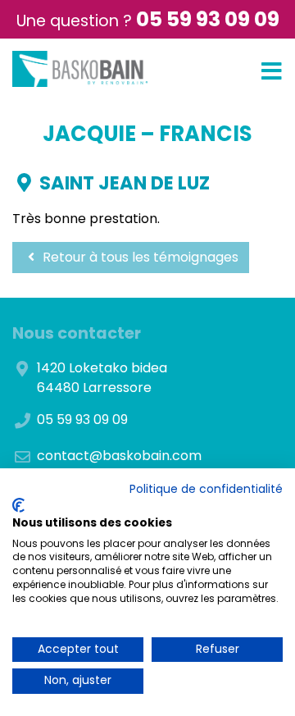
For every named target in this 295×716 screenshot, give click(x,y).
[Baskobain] (80, 69)
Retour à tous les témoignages (138, 257)
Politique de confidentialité (206, 489)
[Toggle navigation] (272, 71)
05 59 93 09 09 (207, 19)
